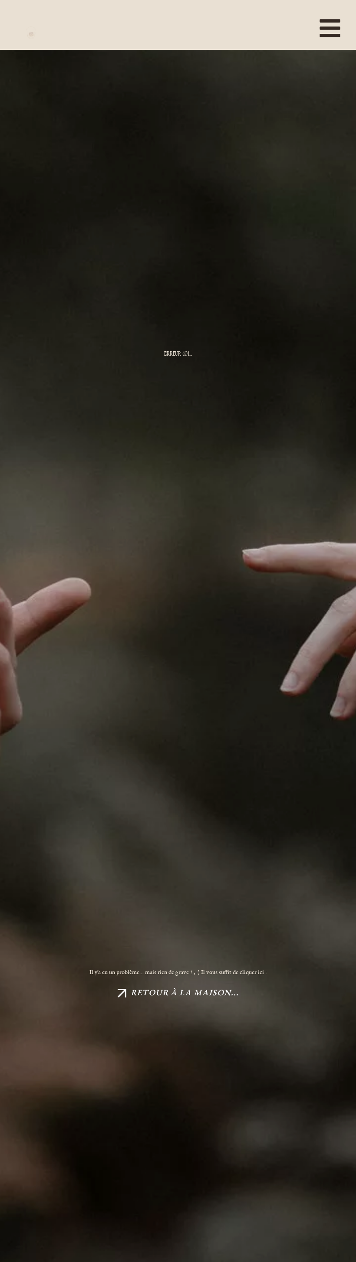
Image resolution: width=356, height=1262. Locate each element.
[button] (300, 30)
